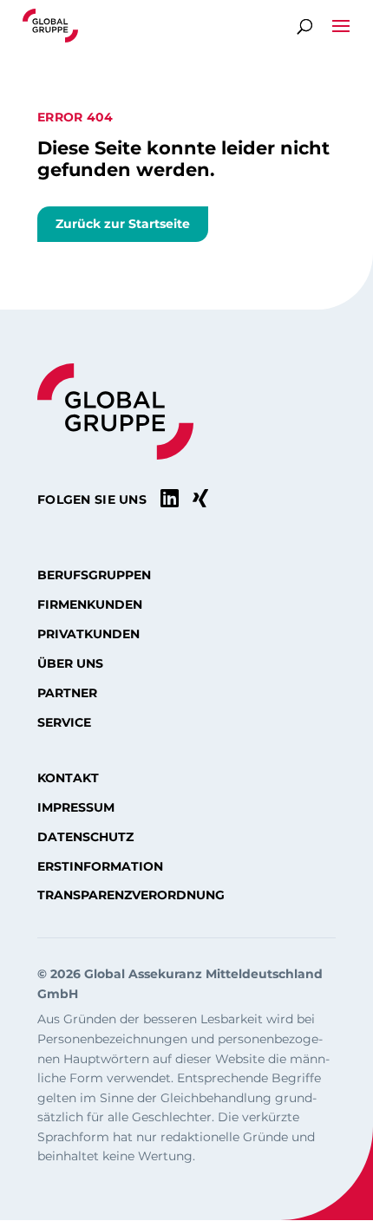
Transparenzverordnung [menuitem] (131, 895)
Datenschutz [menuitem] (85, 837)
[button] (341, 32)
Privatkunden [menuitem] (88, 634)
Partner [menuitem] (67, 693)
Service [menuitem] (64, 722)
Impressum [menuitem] (76, 807)
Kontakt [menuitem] (68, 778)
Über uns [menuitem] (70, 663)
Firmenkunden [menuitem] (89, 604)
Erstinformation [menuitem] (100, 866)
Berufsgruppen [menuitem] (94, 575)
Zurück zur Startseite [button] (123, 224)
